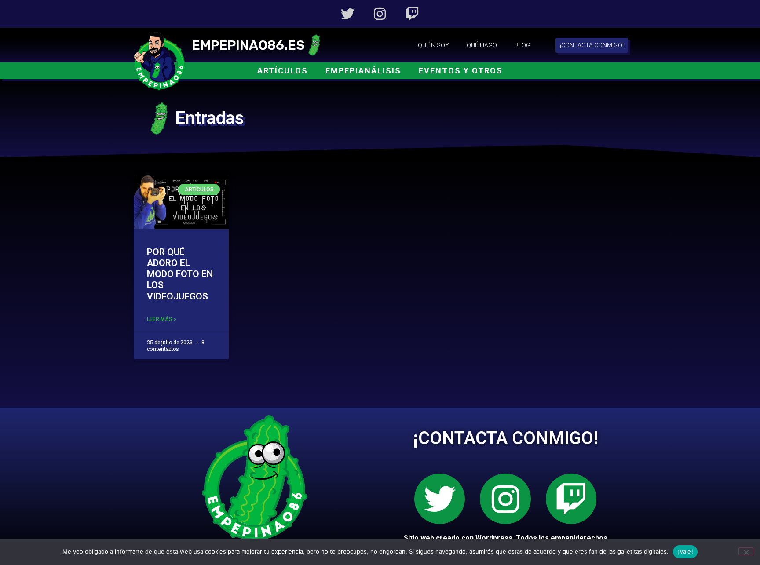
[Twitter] (347, 13)
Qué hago (482, 45)
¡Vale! (685, 551)
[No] (745, 551)
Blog (522, 45)
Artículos (282, 70)
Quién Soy (433, 45)
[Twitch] (412, 13)
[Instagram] (379, 13)
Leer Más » (161, 319)
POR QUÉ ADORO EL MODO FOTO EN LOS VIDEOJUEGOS (180, 274)
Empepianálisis (363, 70)
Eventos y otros (461, 70)
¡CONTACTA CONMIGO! (505, 438)
